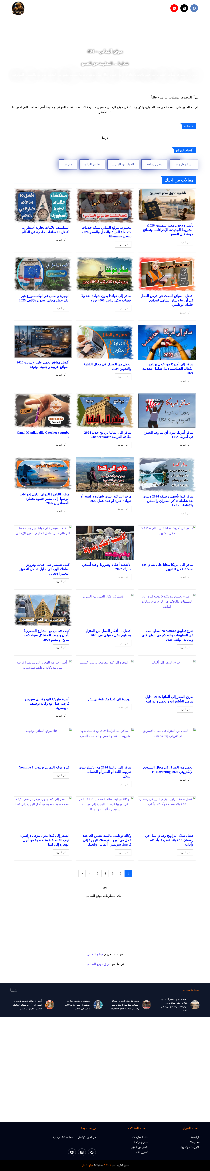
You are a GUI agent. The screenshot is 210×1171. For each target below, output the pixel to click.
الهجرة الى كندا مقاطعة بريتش (109, 699)
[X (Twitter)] (184, 8)
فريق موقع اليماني (99, 964)
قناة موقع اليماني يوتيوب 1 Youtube (44, 767)
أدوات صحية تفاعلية (104, 8)
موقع (100, 954)
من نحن (91, 1137)
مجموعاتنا (78, 8)
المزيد (61, 8)
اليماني (91, 954)
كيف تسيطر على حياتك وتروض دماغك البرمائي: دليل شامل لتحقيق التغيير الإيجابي (44, 569)
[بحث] (166, 8)
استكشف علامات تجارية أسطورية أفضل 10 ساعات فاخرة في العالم (77, 1005)
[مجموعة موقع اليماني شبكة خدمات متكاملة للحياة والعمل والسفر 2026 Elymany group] (146, 1004)
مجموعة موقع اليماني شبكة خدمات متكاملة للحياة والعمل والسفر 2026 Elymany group (106, 232)
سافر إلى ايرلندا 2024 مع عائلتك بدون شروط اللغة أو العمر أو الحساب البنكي (105, 771)
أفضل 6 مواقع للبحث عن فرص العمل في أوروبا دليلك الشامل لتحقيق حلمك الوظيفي (167, 300)
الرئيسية (150, 8)
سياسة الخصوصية (63, 1137)
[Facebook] (194, 8)
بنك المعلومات (184, 164)
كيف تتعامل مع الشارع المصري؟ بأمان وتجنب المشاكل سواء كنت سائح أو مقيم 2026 (46, 635)
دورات (68, 164)
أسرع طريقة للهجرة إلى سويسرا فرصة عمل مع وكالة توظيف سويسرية (46, 703)
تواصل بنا (80, 1137)
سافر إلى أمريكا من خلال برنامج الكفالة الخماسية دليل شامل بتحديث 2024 (167, 368)
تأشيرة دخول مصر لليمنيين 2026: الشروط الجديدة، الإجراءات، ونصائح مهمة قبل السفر (168, 229)
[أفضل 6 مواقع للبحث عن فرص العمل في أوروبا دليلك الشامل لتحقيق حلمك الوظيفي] (49, 1004)
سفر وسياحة (154, 164)
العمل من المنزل (123, 164)
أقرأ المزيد (185, 242)
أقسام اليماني (133, 8)
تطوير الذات (92, 164)
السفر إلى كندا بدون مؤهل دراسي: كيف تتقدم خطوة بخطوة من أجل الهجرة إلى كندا (44, 840)
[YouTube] (174, 8)
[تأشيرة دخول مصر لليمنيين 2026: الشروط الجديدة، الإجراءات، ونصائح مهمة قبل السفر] (195, 1004)
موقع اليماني (87, 1165)
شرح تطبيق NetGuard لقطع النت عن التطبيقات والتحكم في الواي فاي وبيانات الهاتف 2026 (167, 635)
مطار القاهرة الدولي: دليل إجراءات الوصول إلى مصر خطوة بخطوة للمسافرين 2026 (44, 498)
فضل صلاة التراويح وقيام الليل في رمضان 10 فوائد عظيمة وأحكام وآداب (169, 840)
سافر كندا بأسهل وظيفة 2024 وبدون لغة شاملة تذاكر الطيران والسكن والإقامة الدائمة (168, 500)
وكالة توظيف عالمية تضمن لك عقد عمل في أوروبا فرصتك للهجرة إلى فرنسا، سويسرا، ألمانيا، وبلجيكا (107, 840)
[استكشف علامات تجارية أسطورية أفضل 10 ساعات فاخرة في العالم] (98, 1004)
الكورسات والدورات (189, 1147)
